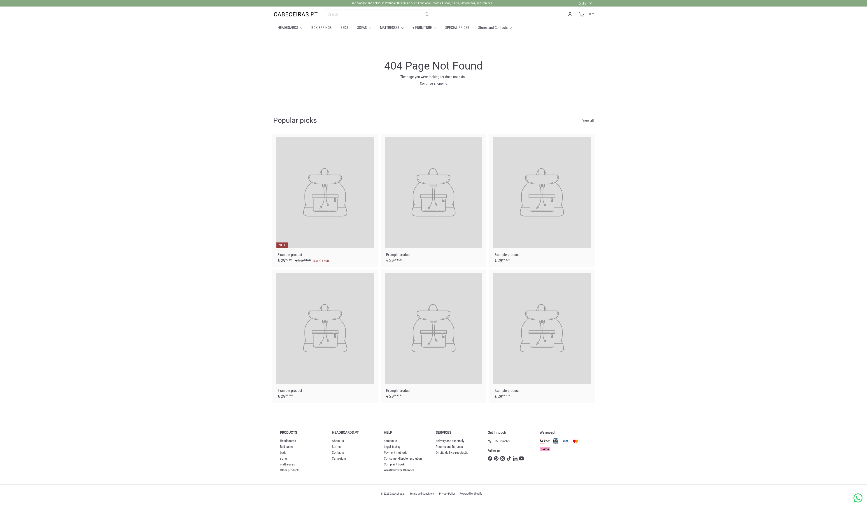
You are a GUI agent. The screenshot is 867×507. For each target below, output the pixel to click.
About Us (338, 441)
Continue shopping (433, 83)
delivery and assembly (450, 441)
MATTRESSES (390, 28)
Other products (290, 470)
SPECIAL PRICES (457, 28)
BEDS (344, 28)
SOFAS (362, 28)
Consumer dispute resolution (403, 458)
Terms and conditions (422, 493)
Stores (336, 447)
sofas (284, 458)
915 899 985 (448, 3)
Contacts (338, 453)
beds (283, 453)
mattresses (287, 464)
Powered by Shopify (471, 493)
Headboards (288, 441)
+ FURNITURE (423, 28)
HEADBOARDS (288, 28)
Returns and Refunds (449, 447)
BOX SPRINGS (321, 28)
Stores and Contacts (493, 28)
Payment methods (395, 453)
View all (588, 120)
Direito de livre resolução (452, 453)
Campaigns (339, 458)
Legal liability (392, 447)
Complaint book (394, 464)
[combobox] (378, 14)
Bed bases (287, 447)
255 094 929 (415, 3)
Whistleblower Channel (399, 470)
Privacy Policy (447, 493)
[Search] (427, 14)
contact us (391, 441)
